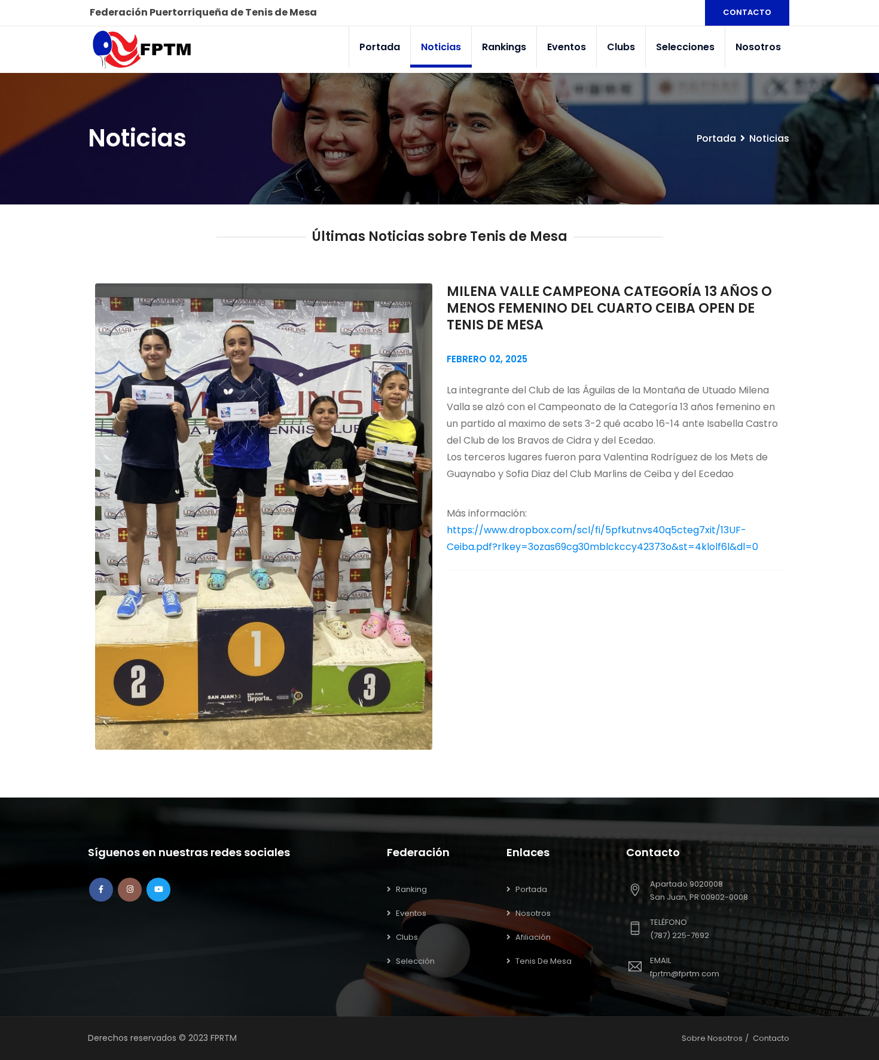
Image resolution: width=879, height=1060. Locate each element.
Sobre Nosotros (712, 1038)
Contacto (771, 1038)
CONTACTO (747, 12)
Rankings (504, 47)
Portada (379, 47)
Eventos (566, 47)
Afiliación (533, 937)
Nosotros (758, 47)
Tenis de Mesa (543, 961)
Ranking (411, 889)
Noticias (441, 47)
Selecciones (685, 47)
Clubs (621, 47)
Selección (415, 961)
